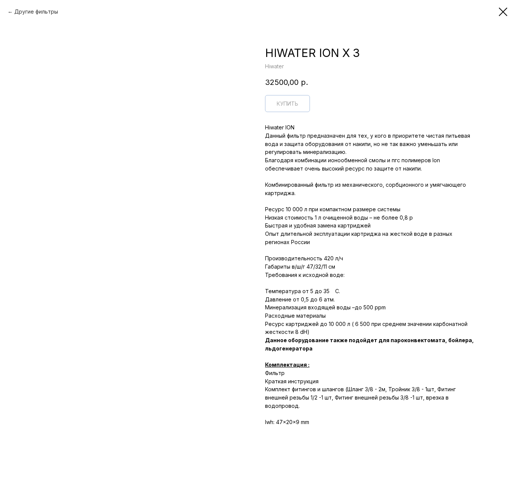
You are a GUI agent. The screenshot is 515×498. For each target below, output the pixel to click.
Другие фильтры (36, 11)
